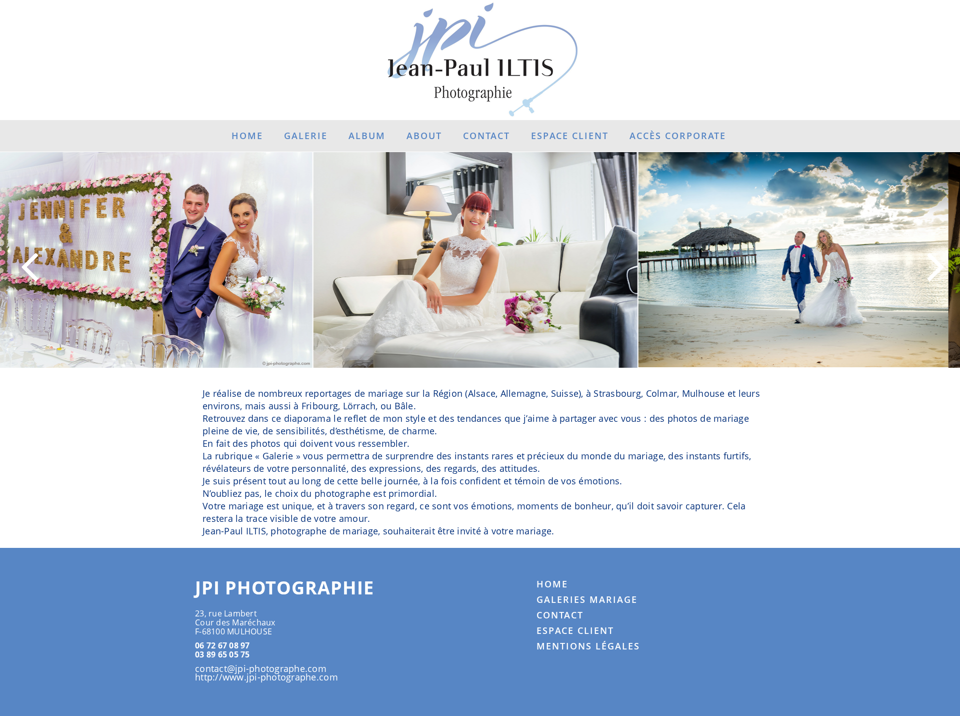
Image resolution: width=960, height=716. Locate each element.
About (424, 136)
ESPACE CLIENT (575, 630)
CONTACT (560, 615)
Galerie (306, 136)
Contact (486, 136)
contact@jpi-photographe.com (260, 668)
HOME (552, 584)
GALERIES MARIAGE (587, 599)
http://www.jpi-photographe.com (266, 677)
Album (367, 136)
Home (247, 136)
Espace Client (569, 136)
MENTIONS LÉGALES (588, 646)
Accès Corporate (678, 136)
